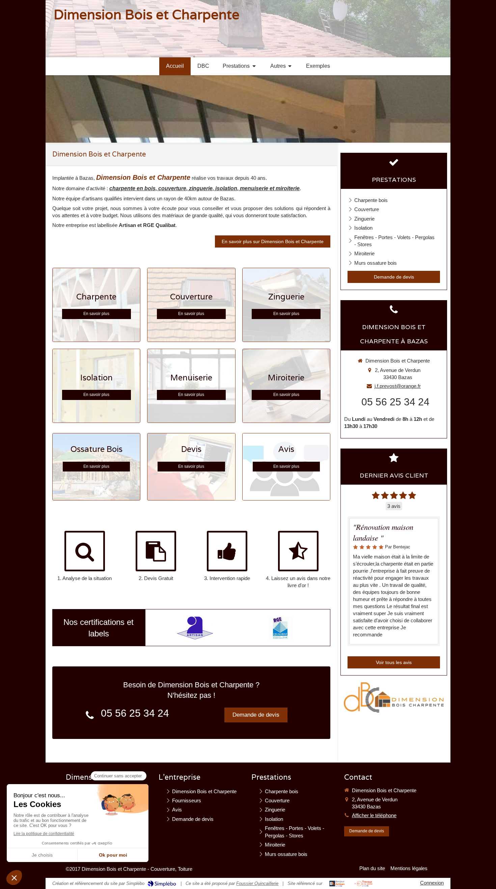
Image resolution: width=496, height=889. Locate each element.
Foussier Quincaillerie (257, 883)
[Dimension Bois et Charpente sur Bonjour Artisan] (337, 884)
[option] (195, 628)
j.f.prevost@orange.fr (398, 386)
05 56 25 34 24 (135, 713)
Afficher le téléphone (374, 815)
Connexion (432, 883)
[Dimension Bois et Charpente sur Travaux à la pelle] (364, 884)
